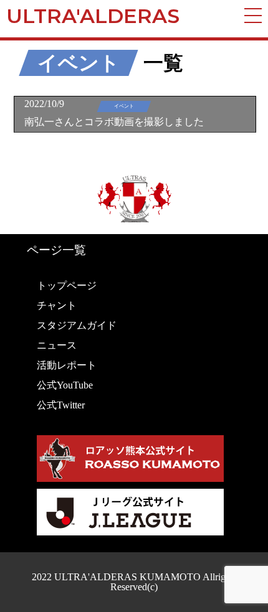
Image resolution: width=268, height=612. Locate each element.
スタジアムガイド (77, 325)
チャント (57, 305)
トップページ (67, 285)
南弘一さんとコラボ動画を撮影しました (114, 121)
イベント (78, 63)
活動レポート (67, 365)
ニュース (57, 345)
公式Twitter (61, 405)
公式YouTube (65, 385)
